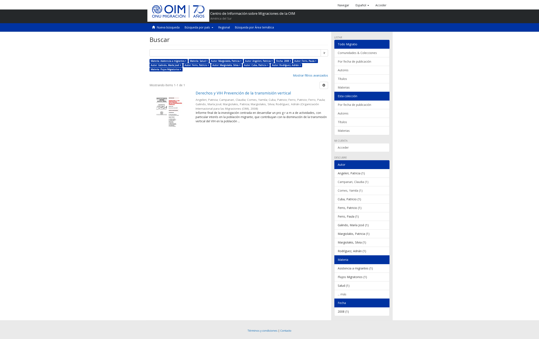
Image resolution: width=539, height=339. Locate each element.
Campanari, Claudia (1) (353, 182)
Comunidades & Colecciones (357, 53)
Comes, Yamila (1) (350, 190)
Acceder (343, 147)
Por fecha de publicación (354, 61)
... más (342, 294)
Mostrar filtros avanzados (310, 75)
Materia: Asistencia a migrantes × (168, 60)
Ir (324, 53)
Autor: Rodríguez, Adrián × (286, 65)
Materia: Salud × (199, 60)
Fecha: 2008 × (283, 60)
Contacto (285, 330)
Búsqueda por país (198, 27)
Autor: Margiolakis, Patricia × (226, 60)
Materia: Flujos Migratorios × (166, 69)
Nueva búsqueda (168, 27)
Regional (224, 27)
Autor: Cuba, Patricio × (256, 65)
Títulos (342, 79)
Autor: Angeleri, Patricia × (259, 60)
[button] (362, 5)
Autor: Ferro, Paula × (305, 60)
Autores (343, 70)
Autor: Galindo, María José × (166, 65)
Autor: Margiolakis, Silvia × (226, 65)
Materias (344, 87)
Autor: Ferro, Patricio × (197, 65)
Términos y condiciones (263, 330)
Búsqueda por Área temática (254, 27)
